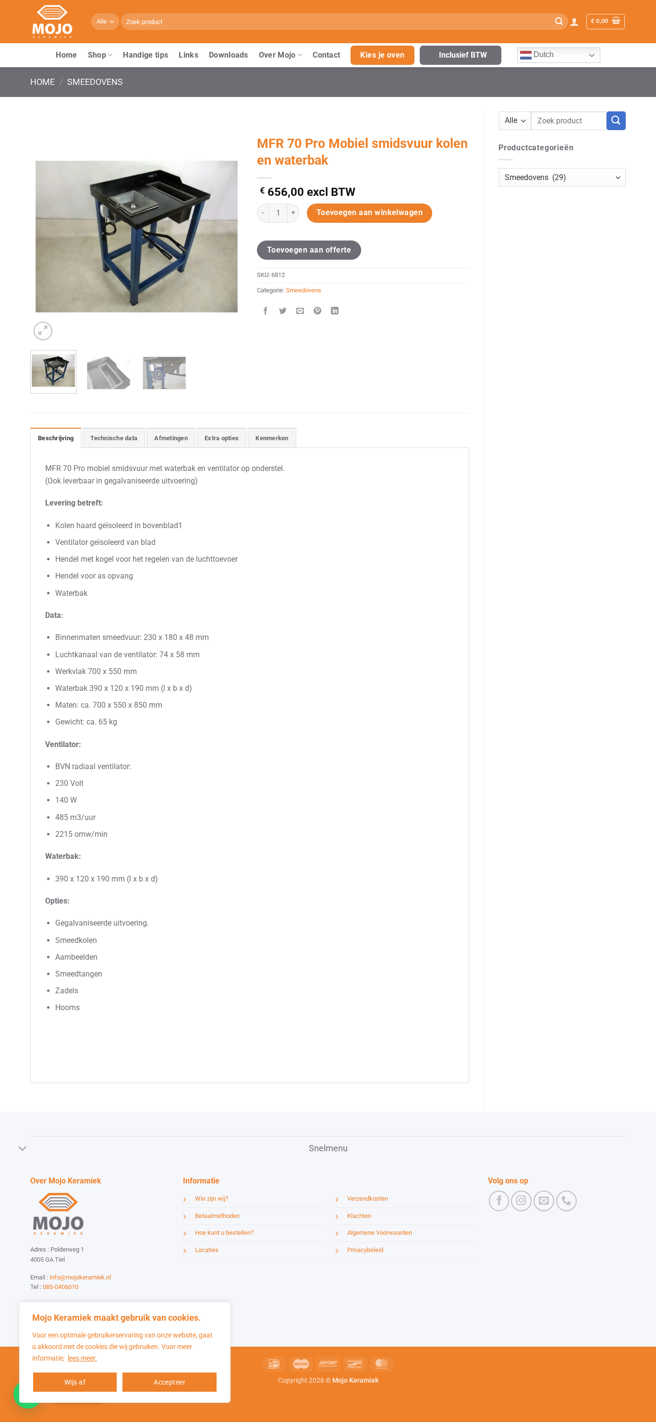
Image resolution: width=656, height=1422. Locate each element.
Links (188, 55)
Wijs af (74, 1382)
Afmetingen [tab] (171, 438)
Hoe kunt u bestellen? (224, 1232)
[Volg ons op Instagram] (521, 1201)
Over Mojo (277, 55)
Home (66, 55)
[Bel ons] (566, 1201)
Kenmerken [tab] (271, 438)
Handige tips (145, 55)
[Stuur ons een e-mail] (544, 1201)
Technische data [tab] (113, 438)
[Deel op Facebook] (266, 312)
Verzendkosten (367, 1198)
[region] (125, 1352)
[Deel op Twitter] (283, 312)
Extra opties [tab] (222, 438)
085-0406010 (60, 1286)
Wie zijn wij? (211, 1198)
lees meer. (82, 1358)
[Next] (226, 237)
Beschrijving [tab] (55, 438)
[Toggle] (22, 1149)
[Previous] (46, 237)
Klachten (359, 1215)
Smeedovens (95, 82)
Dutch (543, 54)
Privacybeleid (365, 1249)
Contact (326, 55)
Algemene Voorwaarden (379, 1232)
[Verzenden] (559, 21)
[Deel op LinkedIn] (335, 312)
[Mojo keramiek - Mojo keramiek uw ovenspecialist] (53, 21)
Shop (97, 55)
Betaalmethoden (217, 1215)
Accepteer (169, 1382)
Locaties (207, 1249)
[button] (574, 21)
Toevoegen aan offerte (309, 249)
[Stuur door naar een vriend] (300, 312)
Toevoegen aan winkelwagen (369, 212)
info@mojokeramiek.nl (80, 1277)
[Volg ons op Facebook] (499, 1201)
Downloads (228, 55)
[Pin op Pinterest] (318, 312)
